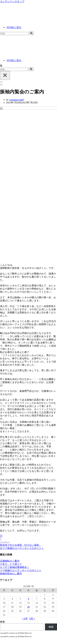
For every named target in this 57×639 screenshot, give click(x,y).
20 (28, 607)
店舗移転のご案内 (9, 561)
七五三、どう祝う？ (11, 564)
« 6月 (25, 618)
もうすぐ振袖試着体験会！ (14, 567)
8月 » (32, 618)
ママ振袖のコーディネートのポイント (20, 570)
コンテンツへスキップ (12, 1)
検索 (2, 621)
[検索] (31, 33)
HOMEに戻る (14, 27)
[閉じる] (5, 75)
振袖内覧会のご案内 (11, 573)
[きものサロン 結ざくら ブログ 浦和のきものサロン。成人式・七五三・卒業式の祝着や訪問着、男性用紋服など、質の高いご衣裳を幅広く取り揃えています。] (28, 22)
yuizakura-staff (16, 99)
